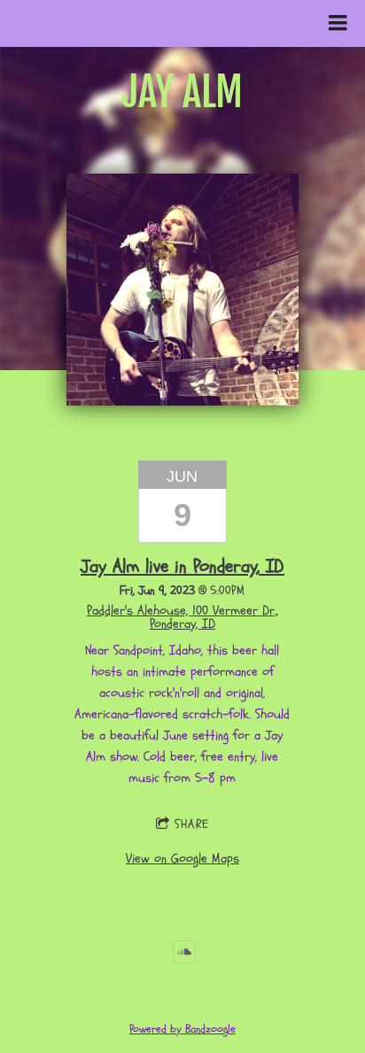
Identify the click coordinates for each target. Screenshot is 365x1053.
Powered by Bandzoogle (182, 1029)
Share (192, 824)
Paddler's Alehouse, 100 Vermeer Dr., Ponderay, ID (182, 617)
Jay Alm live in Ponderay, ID (182, 566)
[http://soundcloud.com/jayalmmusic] (184, 952)
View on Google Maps (182, 858)
